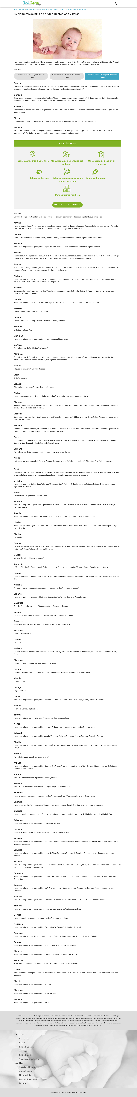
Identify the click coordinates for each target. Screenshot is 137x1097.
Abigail (17, 458)
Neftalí (17, 724)
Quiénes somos (24, 1039)
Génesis (18, 95)
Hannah (18, 896)
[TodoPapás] (32, 5)
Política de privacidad (26, 1047)
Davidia (18, 969)
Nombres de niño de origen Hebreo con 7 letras (66, 76)
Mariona (18, 425)
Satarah (18, 501)
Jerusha (18, 414)
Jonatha (18, 850)
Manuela (18, 354)
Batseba (18, 437)
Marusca (18, 660)
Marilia (17, 534)
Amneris (18, 621)
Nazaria (18, 669)
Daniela (18, 83)
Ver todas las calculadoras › (67, 205)
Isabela (17, 299)
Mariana (18, 402)
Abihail (17, 393)
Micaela (18, 127)
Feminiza (22, 1083)
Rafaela (18, 264)
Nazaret (18, 288)
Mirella (17, 742)
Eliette (17, 118)
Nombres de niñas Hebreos (48, 9)
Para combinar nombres (67, 195)
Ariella (17, 492)
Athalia (17, 763)
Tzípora (18, 754)
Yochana (18, 630)
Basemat (18, 603)
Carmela (18, 564)
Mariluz (17, 223)
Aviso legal (23, 1051)
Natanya (18, 543)
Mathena (18, 990)
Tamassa (18, 960)
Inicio (15, 9)
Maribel (18, 252)
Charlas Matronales (26, 1071)
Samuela (18, 873)
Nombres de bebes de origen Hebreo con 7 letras (31, 76)
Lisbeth (18, 317)
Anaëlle (18, 513)
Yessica (18, 838)
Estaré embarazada (95, 178)
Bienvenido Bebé (25, 1075)
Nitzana (18, 705)
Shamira (18, 802)
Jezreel (17, 375)
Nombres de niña (32, 9)
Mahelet (18, 243)
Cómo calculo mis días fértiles (33, 161)
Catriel (17, 555)
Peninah (18, 942)
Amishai (18, 585)
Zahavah (18, 733)
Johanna (18, 820)
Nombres (22, 9)
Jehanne (18, 594)
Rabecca (18, 933)
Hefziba (18, 213)
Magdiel (18, 326)
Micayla (18, 999)
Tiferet (17, 715)
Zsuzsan (18, 885)
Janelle (17, 234)
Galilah (17, 696)
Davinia (18, 345)
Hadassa (18, 106)
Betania (18, 481)
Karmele (18, 829)
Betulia (17, 915)
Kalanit (17, 573)
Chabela (18, 811)
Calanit (17, 639)
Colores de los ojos (39, 178)
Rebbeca (18, 924)
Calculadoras (67, 143)
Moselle (18, 861)
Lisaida (17, 612)
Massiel (18, 308)
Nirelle (17, 522)
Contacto (22, 1043)
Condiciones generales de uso (29, 1059)
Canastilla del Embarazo (27, 1067)
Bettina (17, 469)
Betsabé (18, 365)
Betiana (18, 648)
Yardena (18, 906)
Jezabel (18, 384)
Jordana (18, 449)
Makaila (18, 783)
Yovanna (18, 792)
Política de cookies (25, 1055)
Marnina (18, 981)
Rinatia (17, 678)
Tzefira (17, 774)
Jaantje (17, 687)
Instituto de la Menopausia (28, 1079)
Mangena (18, 951)
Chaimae (18, 336)
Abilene (18, 276)
